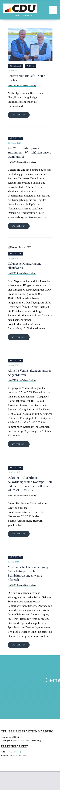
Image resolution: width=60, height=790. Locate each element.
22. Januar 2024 (14, 143)
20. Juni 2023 (13, 258)
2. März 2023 (13, 562)
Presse (30, 66)
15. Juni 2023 (13, 365)
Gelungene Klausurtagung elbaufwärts (24, 265)
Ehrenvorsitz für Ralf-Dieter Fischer (26, 78)
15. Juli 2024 (13, 70)
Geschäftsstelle (15, 752)
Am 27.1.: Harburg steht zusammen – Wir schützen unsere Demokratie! (29, 152)
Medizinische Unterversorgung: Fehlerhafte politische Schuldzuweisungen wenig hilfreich (28, 573)
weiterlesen (18, 115)
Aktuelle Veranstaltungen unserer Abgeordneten (29, 372)
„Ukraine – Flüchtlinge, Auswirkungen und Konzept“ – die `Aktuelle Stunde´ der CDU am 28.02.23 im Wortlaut (30, 484)
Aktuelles (15, 66)
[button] (53, 10)
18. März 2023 (14, 472)
